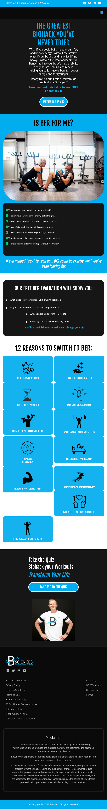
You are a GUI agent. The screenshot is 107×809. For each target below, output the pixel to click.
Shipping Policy (14, 708)
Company (91, 680)
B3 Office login (93, 685)
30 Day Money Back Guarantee (21, 704)
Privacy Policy (13, 685)
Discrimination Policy (17, 713)
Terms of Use (13, 694)
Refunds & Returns (16, 689)
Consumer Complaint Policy (20, 718)
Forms (89, 694)
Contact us (92, 689)
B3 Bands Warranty (16, 699)
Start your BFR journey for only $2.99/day (27, 3)
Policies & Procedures (17, 680)
